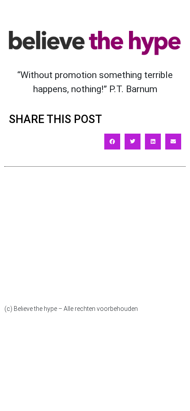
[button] (112, 141)
